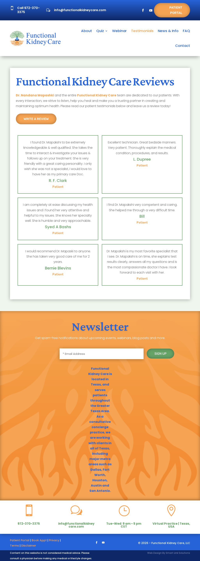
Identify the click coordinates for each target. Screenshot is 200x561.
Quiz (100, 30)
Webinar (119, 30)
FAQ (186, 30)
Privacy (54, 540)
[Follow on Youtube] (151, 10)
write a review (36, 119)
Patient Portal (175, 10)
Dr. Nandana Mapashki (35, 95)
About (86, 30)
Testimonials (142, 30)
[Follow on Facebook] (143, 10)
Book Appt (39, 540)
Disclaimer (28, 546)
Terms (14, 546)
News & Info (168, 30)
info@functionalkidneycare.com (80, 10)
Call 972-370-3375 (28, 10)
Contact (182, 45)
